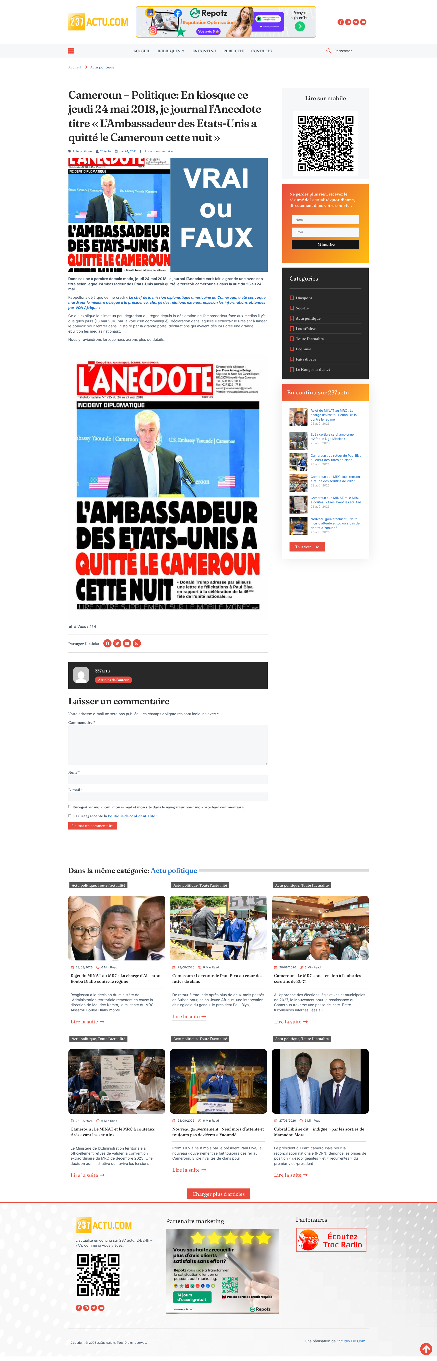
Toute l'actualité (111, 885)
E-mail (75, 789)
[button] (107, 643)
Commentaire (82, 722)
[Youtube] (363, 22)
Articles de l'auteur (113, 680)
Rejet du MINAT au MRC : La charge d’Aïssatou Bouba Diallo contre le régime (334, 415)
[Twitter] (356, 22)
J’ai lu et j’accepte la (115, 816)
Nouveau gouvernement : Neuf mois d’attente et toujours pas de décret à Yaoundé (335, 523)
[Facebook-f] (341, 22)
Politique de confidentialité (132, 816)
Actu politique (102, 67)
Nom (74, 772)
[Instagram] (348, 22)
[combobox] (344, 50)
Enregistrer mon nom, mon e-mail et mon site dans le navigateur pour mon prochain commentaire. (158, 807)
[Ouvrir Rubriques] (183, 51)
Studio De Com (352, 1341)
